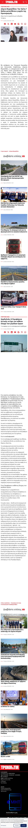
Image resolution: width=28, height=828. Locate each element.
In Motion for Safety (7, 706)
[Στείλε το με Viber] (21, 24)
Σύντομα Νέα (5, 7)
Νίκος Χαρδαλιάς (6, 603)
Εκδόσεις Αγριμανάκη (5, 788)
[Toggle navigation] (2, 2)
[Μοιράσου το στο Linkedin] (11, 24)
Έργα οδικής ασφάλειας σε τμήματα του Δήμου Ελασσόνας (13, 682)
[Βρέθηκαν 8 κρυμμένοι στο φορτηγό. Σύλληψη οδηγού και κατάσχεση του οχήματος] (14, 246)
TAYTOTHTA (3, 791)
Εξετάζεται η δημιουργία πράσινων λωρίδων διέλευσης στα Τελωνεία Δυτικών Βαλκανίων (13, 205)
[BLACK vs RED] (14, 748)
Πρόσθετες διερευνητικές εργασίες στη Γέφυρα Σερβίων (12, 283)
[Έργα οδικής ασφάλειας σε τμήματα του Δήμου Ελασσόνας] (14, 673)
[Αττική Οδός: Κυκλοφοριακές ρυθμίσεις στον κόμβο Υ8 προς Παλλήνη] (14, 721)
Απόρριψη (17, 825)
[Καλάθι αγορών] (23, 2)
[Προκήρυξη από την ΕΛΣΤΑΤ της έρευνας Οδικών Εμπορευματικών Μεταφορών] (14, 167)
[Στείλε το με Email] (15, 24)
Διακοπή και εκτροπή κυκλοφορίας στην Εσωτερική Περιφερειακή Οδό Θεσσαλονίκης (13, 656)
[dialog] (14, 823)
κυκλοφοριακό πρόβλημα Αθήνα (9, 604)
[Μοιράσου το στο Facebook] (5, 24)
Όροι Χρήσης (4, 783)
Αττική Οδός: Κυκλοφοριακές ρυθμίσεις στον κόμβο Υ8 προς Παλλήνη (11, 731)
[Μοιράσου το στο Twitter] (8, 24)
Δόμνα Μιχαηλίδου (14, 151)
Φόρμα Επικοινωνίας (5, 779)
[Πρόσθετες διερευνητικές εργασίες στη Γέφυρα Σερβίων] (14, 273)
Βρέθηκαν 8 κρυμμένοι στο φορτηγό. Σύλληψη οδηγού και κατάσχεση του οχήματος (13, 257)
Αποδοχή (23, 825)
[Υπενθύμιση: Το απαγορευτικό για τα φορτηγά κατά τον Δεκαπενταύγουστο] (14, 221)
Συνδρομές (3, 781)
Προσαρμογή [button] (3, 825)
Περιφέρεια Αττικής (16, 603)
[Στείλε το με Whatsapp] (25, 24)
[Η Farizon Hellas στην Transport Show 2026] (14, 298)
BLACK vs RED (5, 756)
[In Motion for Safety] (14, 698)
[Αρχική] (12, 2)
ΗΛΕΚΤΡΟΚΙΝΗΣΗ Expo (6, 790)
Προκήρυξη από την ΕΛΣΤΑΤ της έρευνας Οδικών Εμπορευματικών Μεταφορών (12, 178)
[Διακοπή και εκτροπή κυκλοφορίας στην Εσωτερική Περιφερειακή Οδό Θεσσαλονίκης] (14, 646)
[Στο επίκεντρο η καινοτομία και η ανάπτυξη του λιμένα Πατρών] (14, 621)
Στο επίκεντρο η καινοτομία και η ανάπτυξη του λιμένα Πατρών (12, 631)
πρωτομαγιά (5, 151)
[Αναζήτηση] (26, 2)
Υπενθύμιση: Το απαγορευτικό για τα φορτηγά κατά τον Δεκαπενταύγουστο (14, 231)
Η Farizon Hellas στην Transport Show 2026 (13, 308)
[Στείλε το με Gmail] (18, 24)
